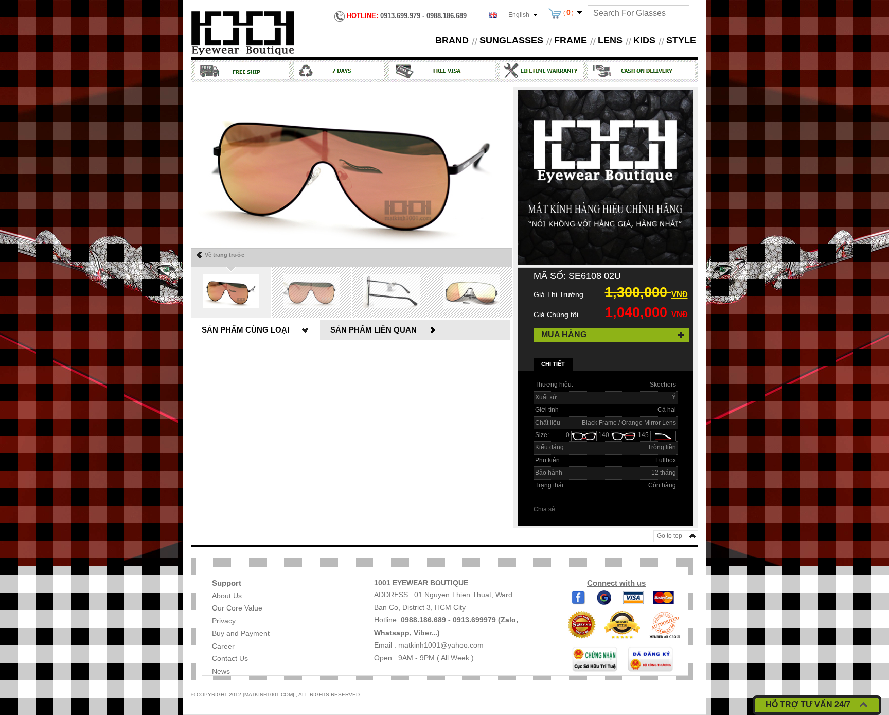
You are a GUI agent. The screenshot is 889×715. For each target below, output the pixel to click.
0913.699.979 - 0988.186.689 (407, 16)
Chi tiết (553, 364)
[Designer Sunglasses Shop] (242, 32)
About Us (227, 595)
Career (223, 646)
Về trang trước (224, 255)
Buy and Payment (241, 633)
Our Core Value (237, 608)
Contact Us (230, 658)
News (221, 671)
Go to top (669, 535)
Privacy (224, 621)
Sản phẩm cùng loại (245, 329)
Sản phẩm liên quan (373, 329)
